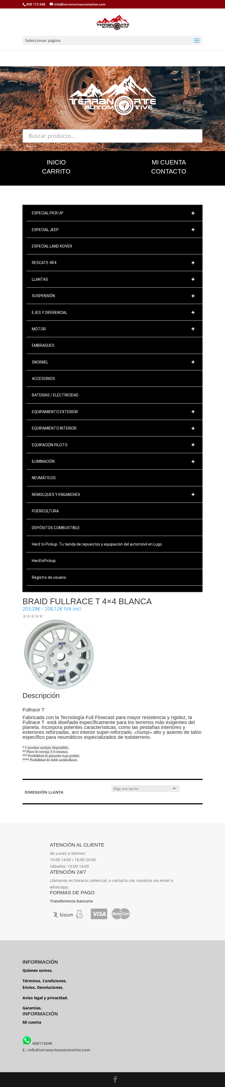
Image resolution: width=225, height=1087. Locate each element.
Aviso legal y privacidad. (45, 997)
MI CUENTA (169, 162)
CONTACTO (168, 171)
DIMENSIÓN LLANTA (44, 792)
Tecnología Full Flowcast (87, 717)
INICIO (56, 162)
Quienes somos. (37, 970)
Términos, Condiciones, (44, 980)
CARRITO (56, 171)
